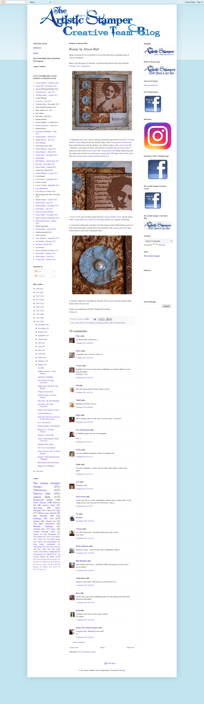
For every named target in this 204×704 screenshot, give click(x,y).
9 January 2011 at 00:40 (84, 343)
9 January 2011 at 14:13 (84, 456)
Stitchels (51, 559)
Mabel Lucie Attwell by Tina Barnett (48, 387)
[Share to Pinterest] (110, 319)
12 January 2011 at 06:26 (85, 637)
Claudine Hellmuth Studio (44, 531)
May (40, 350)
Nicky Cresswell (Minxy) (45, 211)
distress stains (48, 505)
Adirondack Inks (39, 546)
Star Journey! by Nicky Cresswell (46, 381)
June (40, 346)
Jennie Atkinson (82, 546)
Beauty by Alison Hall (46, 435)
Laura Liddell (40, 167)
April (40, 353)
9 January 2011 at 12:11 (84, 441)
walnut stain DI (125, 145)
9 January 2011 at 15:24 (84, 488)
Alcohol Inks (39, 529)
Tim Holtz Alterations (44, 523)
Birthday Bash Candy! (46, 444)
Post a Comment (79, 642)
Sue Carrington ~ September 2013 (48, 238)
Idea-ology (37, 507)
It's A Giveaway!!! (44, 422)
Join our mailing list (151, 85)
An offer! (41, 368)
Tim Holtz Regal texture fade (117, 147)
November (42, 328)
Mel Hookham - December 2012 (47, 205)
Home (102, 647)
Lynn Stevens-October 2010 (45, 191)
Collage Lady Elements (96, 323)
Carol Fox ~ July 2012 (44, 101)
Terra (58, 559)
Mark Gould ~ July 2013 (44, 202)
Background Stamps (43, 499)
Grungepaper (51, 541)
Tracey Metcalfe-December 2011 (47, 250)
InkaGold (50, 554)
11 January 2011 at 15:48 (85, 619)
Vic (77, 514)
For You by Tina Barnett (46, 447)
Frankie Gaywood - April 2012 (47, 125)
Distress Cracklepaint (50, 551)
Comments (41, 276)
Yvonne (79, 365)
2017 (38, 299)
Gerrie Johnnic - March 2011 (46, 136)
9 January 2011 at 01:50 (84, 357)
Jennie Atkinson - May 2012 (46, 149)
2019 (38, 292)
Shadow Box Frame (50, 567)
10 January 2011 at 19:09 (85, 553)
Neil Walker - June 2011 (44, 208)
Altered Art (50, 521)
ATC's (49, 536)
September (42, 335)
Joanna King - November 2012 (46, 155)
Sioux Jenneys (39, 502)
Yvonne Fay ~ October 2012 (46, 259)
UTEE (39, 539)
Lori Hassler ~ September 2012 (47, 179)
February (41, 361)
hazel (78, 610)
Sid (77, 385)
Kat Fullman (40, 158)
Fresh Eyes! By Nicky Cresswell (46, 405)
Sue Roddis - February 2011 (46, 241)
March (40, 357)
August (41, 339)
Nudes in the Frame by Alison (48, 410)
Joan (78, 593)
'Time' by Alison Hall (45, 391)
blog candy (41, 549)
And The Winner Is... (45, 413)
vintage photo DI (108, 150)
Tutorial (42, 569)
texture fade (91, 150)
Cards (86, 323)
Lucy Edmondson (83, 430)
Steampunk (52, 534)
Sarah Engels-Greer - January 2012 (46, 222)
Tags (58, 510)
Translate (162, 245)
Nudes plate (109, 300)
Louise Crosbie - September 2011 (47, 185)
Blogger (122, 670)
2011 (38, 321)
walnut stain (128, 153)
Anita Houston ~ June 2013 (45, 92)
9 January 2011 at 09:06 (84, 422)
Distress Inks (109, 323)
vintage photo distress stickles (88, 156)
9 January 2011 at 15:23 (84, 474)
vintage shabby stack (112, 216)
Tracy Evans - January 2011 (45, 253)
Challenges (56, 562)
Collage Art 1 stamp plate (79, 66)
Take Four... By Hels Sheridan (48, 400)
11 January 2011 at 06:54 (85, 570)
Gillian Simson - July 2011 (45, 139)
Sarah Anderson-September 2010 (47, 218)
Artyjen (79, 529)
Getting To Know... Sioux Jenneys (47, 372)
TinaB (78, 400)
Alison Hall (79, 323)
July (40, 342)
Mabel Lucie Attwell (47, 513)
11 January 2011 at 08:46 (85, 585)
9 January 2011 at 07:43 (84, 392)
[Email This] (99, 319)
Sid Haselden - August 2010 (46, 229)
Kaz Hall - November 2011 (45, 164)
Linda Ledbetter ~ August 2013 (47, 173)
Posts (39, 271)
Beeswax (47, 562)
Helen (78, 415)
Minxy (78, 351)
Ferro (35, 569)
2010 (38, 471)
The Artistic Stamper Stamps (46, 484)
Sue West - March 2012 (44, 244)
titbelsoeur (37, 48)
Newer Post (74, 647)
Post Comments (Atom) (87, 651)
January (41, 364)
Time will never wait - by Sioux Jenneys (49, 452)
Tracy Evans (80, 496)
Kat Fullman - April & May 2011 (47, 161)
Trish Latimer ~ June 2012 (45, 256)
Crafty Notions (40, 559)
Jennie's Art (38, 534)
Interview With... (41, 564)
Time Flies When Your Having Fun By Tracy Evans (49, 418)
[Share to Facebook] (107, 319)
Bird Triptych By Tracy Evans (48, 462)
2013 (38, 314)
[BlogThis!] (102, 319)
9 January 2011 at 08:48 (84, 407)
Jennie (35, 53)
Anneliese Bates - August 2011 (47, 95)
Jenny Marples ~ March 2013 (46, 152)
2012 (38, 317)
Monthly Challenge (43, 526)
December (42, 324)
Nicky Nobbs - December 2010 (47, 214)
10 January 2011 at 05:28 (85, 521)
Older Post (130, 647)
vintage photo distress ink (120, 142)
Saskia (78, 449)
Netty (78, 336)
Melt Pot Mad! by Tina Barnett (49, 426)
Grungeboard (38, 554)
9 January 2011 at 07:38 (84, 377)
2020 (38, 288)
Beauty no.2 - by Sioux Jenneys (46, 430)
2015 (38, 307)
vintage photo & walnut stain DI (86, 219)
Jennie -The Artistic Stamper (87, 627)
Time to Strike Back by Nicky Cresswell (48, 439)
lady (81, 139)
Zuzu (53, 529)
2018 (38, 296)
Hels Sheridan (81, 561)
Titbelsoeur (39, 490)
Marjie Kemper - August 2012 (46, 199)
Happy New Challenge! (46, 466)
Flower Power (55, 546)
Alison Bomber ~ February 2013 (47, 83)
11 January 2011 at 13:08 (85, 602)
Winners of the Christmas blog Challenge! (48, 458)
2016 (38, 303)
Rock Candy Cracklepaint (44, 544)
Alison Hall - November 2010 (46, 86)
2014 (38, 310)
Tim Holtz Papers (119, 323)
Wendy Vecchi (55, 556)
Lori (77, 482)
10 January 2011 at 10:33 (85, 538)
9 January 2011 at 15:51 (84, 506)
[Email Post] (94, 319)
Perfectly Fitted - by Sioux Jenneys (47, 396)
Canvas (39, 541)
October (41, 332)
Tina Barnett (40, 247)
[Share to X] (105, 319)
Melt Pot (38, 562)
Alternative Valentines (45, 377)
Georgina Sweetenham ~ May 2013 (46, 132)
